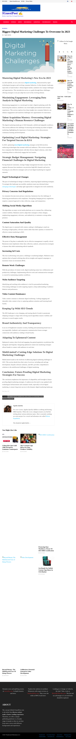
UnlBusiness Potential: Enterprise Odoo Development (27, 671)
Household (27, 22)
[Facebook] (68, 1)
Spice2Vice (59, 734)
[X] (70, 1)
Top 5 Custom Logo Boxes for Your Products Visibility (26, 447)
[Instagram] (73, 1)
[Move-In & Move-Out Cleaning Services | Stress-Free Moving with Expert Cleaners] (61, 56)
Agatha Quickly (7, 35)
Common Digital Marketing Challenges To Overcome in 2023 (26, 396)
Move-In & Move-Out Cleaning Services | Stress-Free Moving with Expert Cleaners (70, 64)
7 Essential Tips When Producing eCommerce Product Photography (70, 129)
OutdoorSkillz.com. (33, 693)
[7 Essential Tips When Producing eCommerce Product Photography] (61, 124)
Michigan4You (67, 734)
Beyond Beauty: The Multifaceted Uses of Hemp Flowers (9, 671)
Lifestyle (37, 22)
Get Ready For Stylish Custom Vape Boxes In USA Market (46, 570)
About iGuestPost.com (15, 1)
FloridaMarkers (60, 736)
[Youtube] (69, 1)
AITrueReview (50, 736)
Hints (20, 22)
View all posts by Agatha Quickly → (21, 423)
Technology (46, 22)
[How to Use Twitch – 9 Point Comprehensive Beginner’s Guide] (61, 104)
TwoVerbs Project (51, 734)
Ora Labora (68, 736)
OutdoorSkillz (42, 736)
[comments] (68, 52)
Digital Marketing (8, 398)
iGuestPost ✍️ (12, 13)
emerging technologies (9, 186)
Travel (55, 22)
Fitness (13, 22)
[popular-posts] (59, 52)
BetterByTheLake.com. (59, 693)
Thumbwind (42, 734)
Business (6, 22)
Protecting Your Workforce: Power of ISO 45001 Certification (46, 548)
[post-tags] (72, 52)
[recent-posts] (63, 52)
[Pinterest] (72, 1)
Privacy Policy (29, 1)
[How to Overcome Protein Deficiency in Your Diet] (61, 81)
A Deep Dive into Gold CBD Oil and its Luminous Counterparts (10, 447)
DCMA (22, 1)
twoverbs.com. (8, 691)
